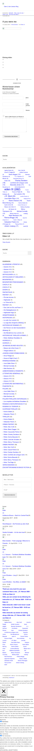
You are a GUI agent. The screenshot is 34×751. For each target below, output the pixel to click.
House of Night (17, 192)
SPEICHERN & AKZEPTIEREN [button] (8, 750)
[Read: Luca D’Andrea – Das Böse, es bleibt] (4, 579)
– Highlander (6, 300)
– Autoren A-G (7, 267)
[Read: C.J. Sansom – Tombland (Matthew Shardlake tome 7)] (4, 564)
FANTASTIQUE (7, 292)
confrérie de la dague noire (11, 632)
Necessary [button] (3, 719)
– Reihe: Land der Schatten (11, 439)
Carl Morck (14, 628)
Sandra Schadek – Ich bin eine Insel (14, 532)
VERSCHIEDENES (9, 465)
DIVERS (5, 290)
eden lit (12, 189)
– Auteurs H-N (7, 378)
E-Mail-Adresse (28, 105)
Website (28, 110)
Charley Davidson (23, 630)
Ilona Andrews (20, 638)
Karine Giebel (23, 203)
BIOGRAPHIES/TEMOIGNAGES (13, 282)
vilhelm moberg (11, 226)
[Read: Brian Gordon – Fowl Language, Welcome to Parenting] (4, 537)
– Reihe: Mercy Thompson (11, 442)
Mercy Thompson (14, 210)
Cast (7, 180)
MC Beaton (12, 209)
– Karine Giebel (7, 411)
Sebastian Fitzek (11, 222)
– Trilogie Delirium (8, 351)
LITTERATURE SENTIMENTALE (13, 384)
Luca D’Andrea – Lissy (9, 575)
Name (27, 98)
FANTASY (6, 295)
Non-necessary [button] (4, 734)
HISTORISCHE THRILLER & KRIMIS (14, 335)
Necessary (5, 721)
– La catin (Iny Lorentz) (10, 320)
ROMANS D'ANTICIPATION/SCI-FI (14, 404)
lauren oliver (8, 205)
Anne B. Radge (9, 172)
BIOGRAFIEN (7, 279)
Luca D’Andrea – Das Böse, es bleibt (14, 582)
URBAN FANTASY (8, 424)
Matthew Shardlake (14, 650)
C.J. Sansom (19, 176)
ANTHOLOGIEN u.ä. (9, 274)
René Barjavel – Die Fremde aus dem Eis (15, 524)
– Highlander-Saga (8, 312)
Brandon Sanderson (16, 626)
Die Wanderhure (15, 634)
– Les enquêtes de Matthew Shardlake (14, 401)
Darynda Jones (17, 185)
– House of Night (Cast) (10, 358)
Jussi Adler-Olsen (11, 198)
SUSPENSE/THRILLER (10, 409)
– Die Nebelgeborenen (9, 310)
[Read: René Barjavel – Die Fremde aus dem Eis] (4, 520)
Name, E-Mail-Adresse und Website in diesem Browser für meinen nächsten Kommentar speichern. (14, 118)
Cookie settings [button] (6, 685)
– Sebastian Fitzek (8, 414)
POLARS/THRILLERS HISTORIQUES (15, 399)
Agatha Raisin (8, 170)
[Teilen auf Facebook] (4, 59)
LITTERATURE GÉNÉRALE (11, 373)
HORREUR (6, 340)
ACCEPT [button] (15, 685)
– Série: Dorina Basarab (10, 457)
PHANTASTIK (7, 386)
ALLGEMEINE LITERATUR (11, 264)
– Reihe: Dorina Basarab (10, 437)
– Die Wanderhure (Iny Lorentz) (12, 333)
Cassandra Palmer (18, 178)
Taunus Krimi (19, 224)
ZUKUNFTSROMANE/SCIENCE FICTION (16, 467)
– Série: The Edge (8, 462)
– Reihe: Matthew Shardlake (11, 338)
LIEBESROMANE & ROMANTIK (13, 371)
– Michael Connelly (8, 366)
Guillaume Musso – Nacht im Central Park (16, 515)
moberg (26, 654)
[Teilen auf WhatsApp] (4, 65)
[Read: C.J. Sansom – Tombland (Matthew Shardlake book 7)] (4, 552)
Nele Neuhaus (15, 215)
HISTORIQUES (7, 318)
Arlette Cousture (15, 624)
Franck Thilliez (24, 636)
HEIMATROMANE (8, 315)
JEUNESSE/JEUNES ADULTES (13, 345)
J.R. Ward (9, 196)
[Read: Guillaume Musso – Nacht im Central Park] (4, 513)
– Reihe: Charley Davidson (11, 434)
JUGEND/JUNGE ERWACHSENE (13, 353)
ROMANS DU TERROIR (10, 406)
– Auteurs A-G (7, 376)
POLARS (5, 389)
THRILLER (6, 417)
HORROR (6, 343)
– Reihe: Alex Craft (8, 427)
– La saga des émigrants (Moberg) (13, 323)
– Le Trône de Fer (8, 302)
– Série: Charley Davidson (11, 452)
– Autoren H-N (7, 269)
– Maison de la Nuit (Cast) (11, 348)
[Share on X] (4, 62)
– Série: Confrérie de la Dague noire (13, 455)
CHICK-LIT (6, 285)
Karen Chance (15, 200)
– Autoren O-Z (7, 272)
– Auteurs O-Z (7, 381)
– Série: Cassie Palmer (10, 450)
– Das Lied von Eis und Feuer (12, 307)
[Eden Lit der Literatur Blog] (14, 6)
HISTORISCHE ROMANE (11, 325)
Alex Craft (21, 170)
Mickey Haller (15, 654)
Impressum (11, 677)
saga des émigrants (9, 658)
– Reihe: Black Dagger (9, 429)
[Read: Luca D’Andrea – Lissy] (4, 573)
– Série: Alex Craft (8, 447)
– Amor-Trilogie (7, 356)
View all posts (6, 242)
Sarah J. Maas (18, 220)
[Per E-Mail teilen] (4, 67)
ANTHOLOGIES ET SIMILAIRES (13, 277)
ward (25, 226)
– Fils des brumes (8, 297)
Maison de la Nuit (10, 207)
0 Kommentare (14, 24)
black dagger (14, 174)
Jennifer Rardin (24, 196)
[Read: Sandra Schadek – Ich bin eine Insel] (4, 529)
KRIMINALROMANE (9, 361)
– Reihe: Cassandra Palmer (11, 432)
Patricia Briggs (11, 217)
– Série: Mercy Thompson (11, 460)
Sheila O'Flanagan (22, 660)
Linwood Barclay (22, 205)
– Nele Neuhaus (7, 368)
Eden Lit (23, 24)
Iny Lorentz (19, 194)
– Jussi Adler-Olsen (9, 363)
